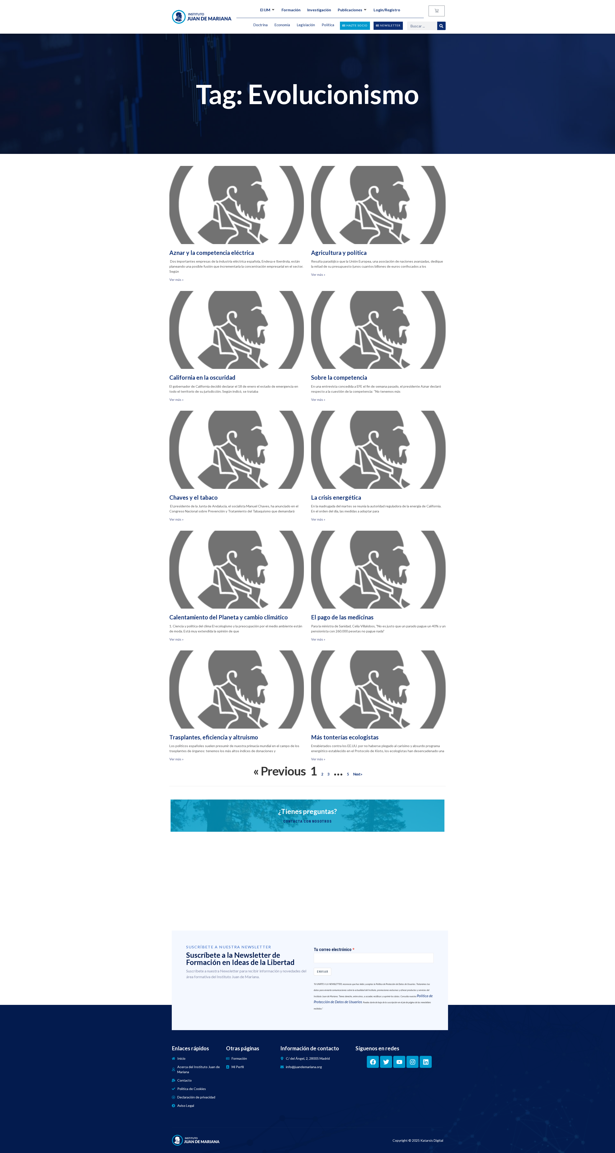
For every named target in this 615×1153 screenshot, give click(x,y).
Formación (291, 9)
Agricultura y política (339, 252)
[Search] (441, 26)
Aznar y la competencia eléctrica (211, 252)
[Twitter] (386, 1062)
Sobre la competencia (339, 377)
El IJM (265, 9)
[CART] (437, 11)
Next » (357, 774)
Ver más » (176, 279)
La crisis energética (336, 497)
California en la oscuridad (202, 377)
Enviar (322, 971)
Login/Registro (387, 9)
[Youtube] (399, 1062)
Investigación (319, 9)
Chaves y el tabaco (193, 497)
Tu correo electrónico (332, 949)
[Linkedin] (426, 1062)
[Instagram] (412, 1062)
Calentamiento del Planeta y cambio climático (228, 617)
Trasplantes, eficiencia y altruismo (213, 737)
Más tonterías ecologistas (345, 737)
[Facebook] (373, 1062)
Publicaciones (350, 9)
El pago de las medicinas (342, 617)
